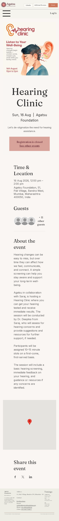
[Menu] (7, 13)
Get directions (21, 501)
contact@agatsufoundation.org (26, 505)
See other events (30, 145)
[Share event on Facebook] (15, 477)
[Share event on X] (22, 477)
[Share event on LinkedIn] (30, 477)
